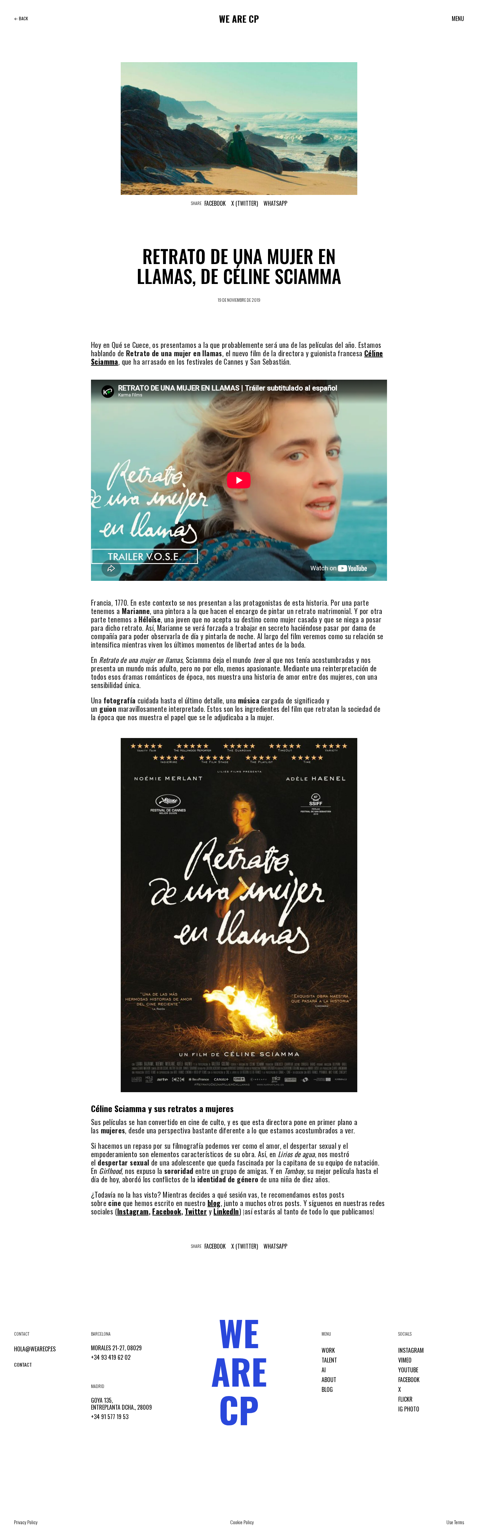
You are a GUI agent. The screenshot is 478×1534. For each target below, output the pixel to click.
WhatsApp (275, 203)
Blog (327, 1389)
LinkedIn (226, 1211)
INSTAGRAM (411, 1350)
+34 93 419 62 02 (111, 1357)
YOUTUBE (408, 1370)
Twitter (196, 1211)
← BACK (21, 18)
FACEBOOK (409, 1379)
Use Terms (455, 1522)
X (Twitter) (244, 203)
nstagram (133, 1211)
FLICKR (405, 1399)
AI (324, 1370)
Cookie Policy (242, 1522)
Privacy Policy (25, 1522)
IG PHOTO (408, 1409)
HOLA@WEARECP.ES (35, 1349)
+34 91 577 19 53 (109, 1416)
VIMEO (405, 1360)
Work (328, 1350)
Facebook (215, 203)
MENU (458, 18)
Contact (23, 1364)
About (329, 1379)
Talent (329, 1360)
